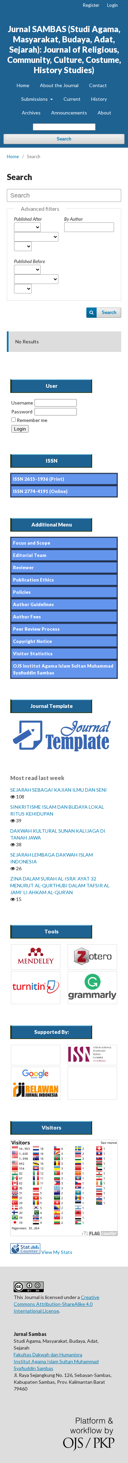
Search (64, 138)
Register (91, 5)
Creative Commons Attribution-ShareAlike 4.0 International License (56, 1304)
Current (72, 99)
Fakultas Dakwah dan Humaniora (48, 1354)
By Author (73, 219)
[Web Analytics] (25, 1252)
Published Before (29, 261)
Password (21, 411)
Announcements (69, 112)
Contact (98, 85)
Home (23, 85)
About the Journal (59, 85)
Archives (31, 112)
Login (112, 5)
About (104, 112)
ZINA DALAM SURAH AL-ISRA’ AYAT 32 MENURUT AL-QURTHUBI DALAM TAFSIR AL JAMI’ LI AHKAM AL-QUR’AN (60, 885)
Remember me (32, 420)
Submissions (35, 99)
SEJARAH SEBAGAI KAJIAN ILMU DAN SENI (58, 790)
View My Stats (56, 1252)
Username (22, 403)
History (99, 99)
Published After (28, 219)
